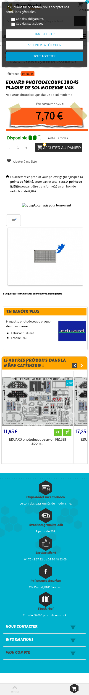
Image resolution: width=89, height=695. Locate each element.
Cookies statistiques (29, 23)
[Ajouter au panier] (67, 432)
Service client (45, 552)
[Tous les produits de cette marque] (72, 331)
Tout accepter (44, 56)
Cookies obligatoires (30, 19)
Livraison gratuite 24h (46, 525)
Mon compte (18, 652)
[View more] (58, 432)
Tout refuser (44, 34)
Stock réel (45, 608)
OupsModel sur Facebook (45, 497)
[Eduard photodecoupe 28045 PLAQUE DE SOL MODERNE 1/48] (13, 220)
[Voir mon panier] (74, 688)
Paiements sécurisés (45, 580)
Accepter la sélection (44, 45)
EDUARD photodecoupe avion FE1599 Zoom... (37, 441)
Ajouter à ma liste (24, 161)
